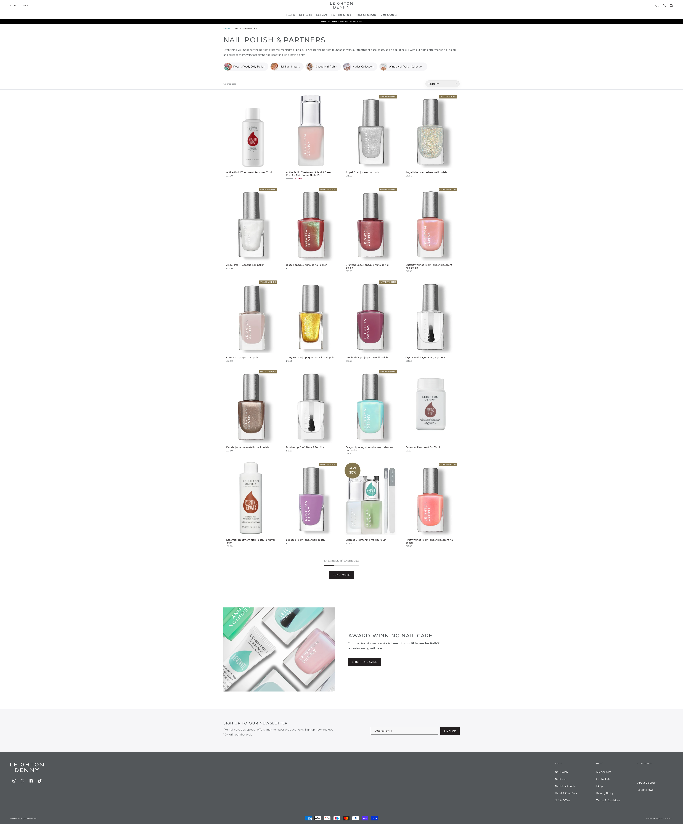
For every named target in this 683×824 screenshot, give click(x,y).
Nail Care (321, 14)
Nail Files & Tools (341, 14)
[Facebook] (31, 781)
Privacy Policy (604, 793)
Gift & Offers (562, 800)
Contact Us (603, 779)
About (13, 5)
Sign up (450, 730)
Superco (669, 818)
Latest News (645, 789)
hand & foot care (366, 14)
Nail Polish (561, 772)
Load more (341, 574)
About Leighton (647, 782)
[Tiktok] (40, 781)
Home (226, 28)
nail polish (305, 14)
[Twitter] (23, 781)
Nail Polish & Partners (246, 28)
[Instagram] (14, 781)
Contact (26, 5)
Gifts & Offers (389, 14)
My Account (603, 772)
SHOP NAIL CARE (364, 662)
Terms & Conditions (608, 800)
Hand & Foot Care (566, 793)
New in (290, 14)
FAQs (599, 786)
